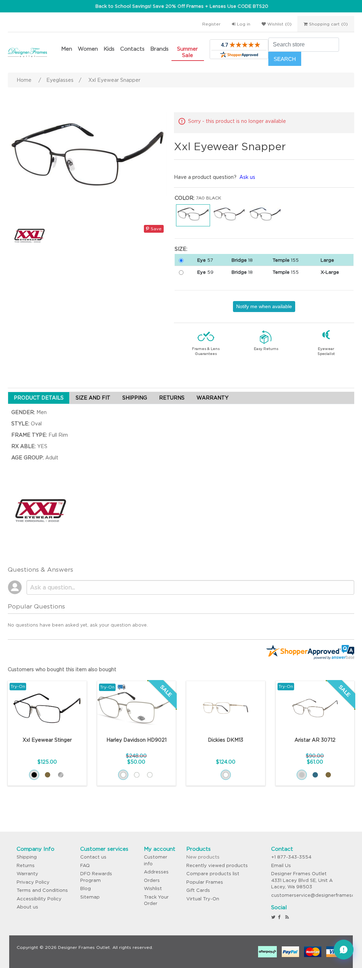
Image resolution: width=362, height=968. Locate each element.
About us (27, 907)
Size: (181, 249)
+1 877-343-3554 (291, 857)
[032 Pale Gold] (149, 775)
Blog (85, 888)
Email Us (281, 865)
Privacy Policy (33, 882)
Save (155, 228)
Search (285, 59)
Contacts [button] (132, 49)
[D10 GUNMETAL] (60, 775)
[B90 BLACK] (34, 775)
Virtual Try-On (202, 898)
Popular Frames (204, 882)
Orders (152, 880)
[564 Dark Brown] (328, 775)
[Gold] (226, 775)
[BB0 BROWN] (47, 775)
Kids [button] (109, 49)
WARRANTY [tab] (212, 398)
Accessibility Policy (39, 898)
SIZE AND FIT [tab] (93, 398)
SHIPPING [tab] (134, 398)
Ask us (247, 177)
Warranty (27, 873)
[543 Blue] (315, 775)
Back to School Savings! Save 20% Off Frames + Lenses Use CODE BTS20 (181, 6)
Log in (242, 24)
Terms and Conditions (42, 890)
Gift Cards (198, 890)
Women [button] (88, 49)
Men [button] (66, 49)
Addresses (156, 871)
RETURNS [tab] (172, 398)
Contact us (93, 857)
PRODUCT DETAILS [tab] (39, 398)
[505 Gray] (302, 775)
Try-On (18, 686)
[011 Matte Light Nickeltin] (123, 775)
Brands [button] (159, 49)
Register (211, 24)
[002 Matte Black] (136, 775)
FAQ (85, 865)
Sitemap (90, 897)
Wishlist (153, 888)
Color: (184, 198)
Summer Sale (187, 52)
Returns (26, 865)
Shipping (27, 857)
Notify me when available (264, 306)
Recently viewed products (217, 865)
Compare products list (212, 873)
